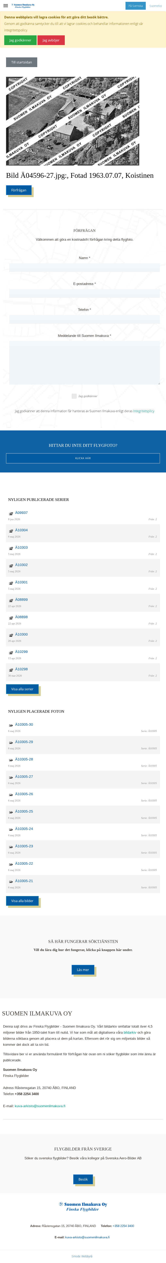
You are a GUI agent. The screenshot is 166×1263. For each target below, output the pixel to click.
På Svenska (136, 6)
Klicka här (83, 458)
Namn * (84, 258)
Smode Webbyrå (82, 1256)
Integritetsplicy (143, 411)
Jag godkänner (87, 396)
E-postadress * (84, 284)
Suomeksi (156, 6)
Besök (83, 1179)
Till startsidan (21, 62)
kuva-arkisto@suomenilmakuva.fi (40, 1106)
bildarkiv (130, 1032)
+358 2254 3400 (123, 1226)
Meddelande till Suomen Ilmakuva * (84, 336)
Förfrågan (18, 190)
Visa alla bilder (22, 901)
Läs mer (83, 970)
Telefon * (84, 310)
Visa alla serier (22, 689)
